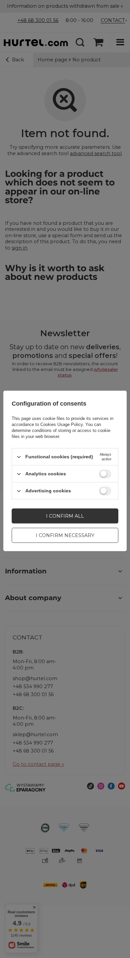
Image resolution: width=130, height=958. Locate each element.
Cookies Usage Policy (61, 424)
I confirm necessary (65, 535)
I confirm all (65, 516)
